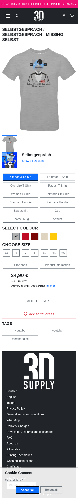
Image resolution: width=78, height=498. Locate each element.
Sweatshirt (20, 210)
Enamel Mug (21, 219)
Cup (57, 210)
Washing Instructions (20, 460)
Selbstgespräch (22, 29)
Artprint (57, 219)
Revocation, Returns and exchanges (30, 431)
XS (6, 253)
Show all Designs (33, 160)
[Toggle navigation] (8, 16)
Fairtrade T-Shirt (57, 176)
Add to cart (39, 301)
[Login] (64, 16)
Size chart (20, 265)
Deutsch (12, 391)
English (11, 397)
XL (44, 253)
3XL (63, 253)
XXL (54, 253)
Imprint (11, 402)
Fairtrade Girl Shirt (57, 194)
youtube (20, 330)
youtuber (57, 330)
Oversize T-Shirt (20, 185)
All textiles (13, 449)
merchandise (20, 338)
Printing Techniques (19, 455)
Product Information (57, 265)
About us (12, 443)
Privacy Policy (16, 408)
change (51, 285)
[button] (72, 16)
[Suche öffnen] (17, 16)
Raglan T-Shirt (57, 185)
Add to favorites (41, 314)
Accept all (27, 489)
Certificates (14, 466)
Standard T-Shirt (20, 177)
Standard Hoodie (21, 202)
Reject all (51, 489)
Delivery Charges (18, 426)
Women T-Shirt (20, 194)
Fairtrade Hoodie (57, 202)
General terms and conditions (25, 414)
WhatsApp (13, 420)
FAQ (9, 437)
